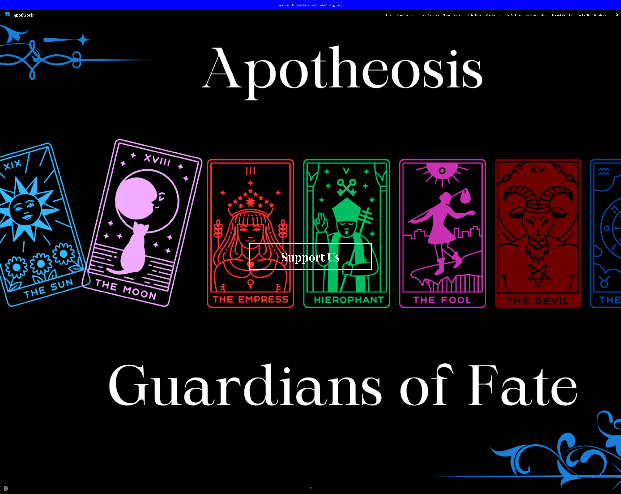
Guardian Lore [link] (494, 15)
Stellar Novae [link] (475, 15)
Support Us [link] (558, 15)
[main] (310, 256)
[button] (617, 15)
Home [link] (388, 15)
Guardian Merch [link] (602, 15)
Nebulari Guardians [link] (453, 15)
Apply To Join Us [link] (535, 15)
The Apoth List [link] (514, 15)
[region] (310, 5)
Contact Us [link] (584, 15)
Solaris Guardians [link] (405, 15)
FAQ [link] (571, 15)
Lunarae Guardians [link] (429, 15)
